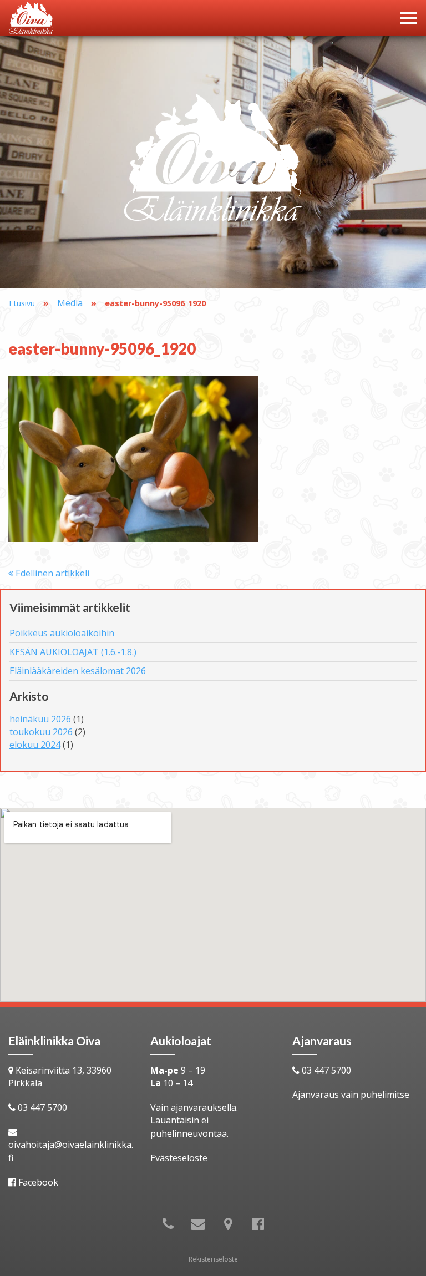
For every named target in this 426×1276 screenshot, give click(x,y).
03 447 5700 (42, 1107)
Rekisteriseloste (213, 1259)
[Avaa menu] (409, 18)
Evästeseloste (178, 1158)
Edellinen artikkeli (51, 573)
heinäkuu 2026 (40, 719)
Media (70, 303)
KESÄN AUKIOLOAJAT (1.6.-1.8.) (72, 652)
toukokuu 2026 (41, 732)
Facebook (38, 1182)
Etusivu (22, 303)
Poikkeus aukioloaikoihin (61, 633)
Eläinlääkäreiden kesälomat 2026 (77, 671)
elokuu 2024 (34, 744)
